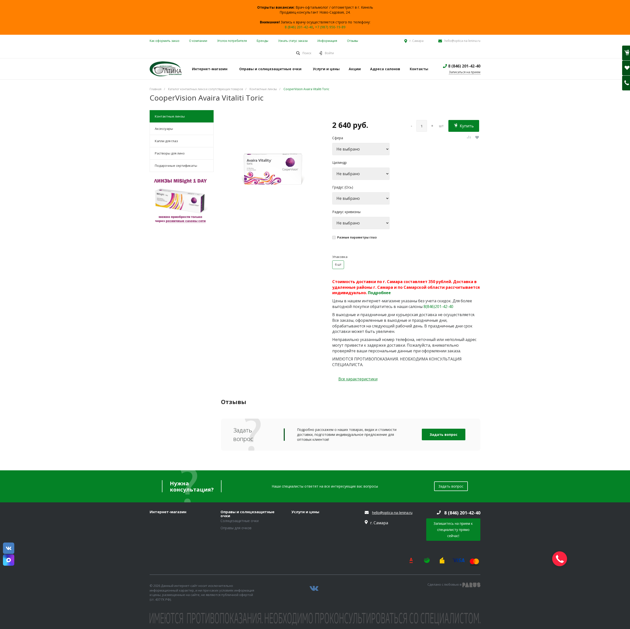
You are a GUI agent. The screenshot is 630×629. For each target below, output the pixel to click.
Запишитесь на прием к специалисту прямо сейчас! (453, 529)
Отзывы (352, 41)
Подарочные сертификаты (176, 165)
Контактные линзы (170, 116)
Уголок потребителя (232, 41)
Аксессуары (164, 128)
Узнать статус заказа (293, 41)
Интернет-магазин (168, 512)
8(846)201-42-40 (438, 306)
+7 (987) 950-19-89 (330, 27)
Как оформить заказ (164, 41)
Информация (327, 41)
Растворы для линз (170, 153)
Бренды (262, 41)
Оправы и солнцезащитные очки (247, 514)
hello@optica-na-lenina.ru (462, 41)
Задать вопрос (443, 434)
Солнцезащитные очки (239, 520)
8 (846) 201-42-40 (299, 27)
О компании (198, 41)
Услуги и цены (305, 512)
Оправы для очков (236, 528)
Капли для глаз (166, 141)
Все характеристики (358, 379)
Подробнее (379, 292)
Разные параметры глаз (357, 237)
